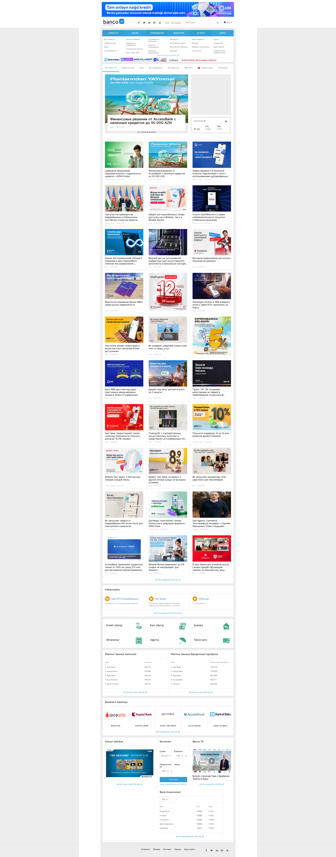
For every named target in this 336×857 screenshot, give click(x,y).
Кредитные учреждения (131, 44)
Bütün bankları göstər (166, 732)
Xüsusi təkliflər (114, 741)
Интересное (173, 68)
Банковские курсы (177, 43)
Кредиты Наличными (200, 47)
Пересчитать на (166, 765)
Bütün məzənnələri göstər (188, 837)
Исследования (110, 51)
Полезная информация (153, 52)
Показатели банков (134, 49)
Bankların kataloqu (116, 702)
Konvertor (165, 741)
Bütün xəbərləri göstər (166, 580)
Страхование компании (153, 40)
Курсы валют (219, 47)
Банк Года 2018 (132, 53)
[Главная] (113, 22)
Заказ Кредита (198, 39)
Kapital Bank (112, 671)
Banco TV (198, 741)
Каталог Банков (133, 39)
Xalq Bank (111, 675)
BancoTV (188, 68)
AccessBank (178, 680)
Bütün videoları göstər (211, 784)
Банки (135, 33)
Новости (113, 33)
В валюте (178, 751)
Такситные (196, 51)
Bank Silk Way (113, 684)
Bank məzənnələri (170, 792)
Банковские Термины (179, 47)
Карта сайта (189, 849)
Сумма (163, 751)
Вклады (195, 43)
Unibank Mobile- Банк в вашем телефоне (199, 60)
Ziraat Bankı (165, 811)
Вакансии (179, 33)
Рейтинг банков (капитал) (120, 654)
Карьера (173, 51)
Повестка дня (110, 43)
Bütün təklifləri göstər (128, 784)
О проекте (145, 849)
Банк (106, 47)
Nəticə (177, 764)
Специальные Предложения (219, 52)
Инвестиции (206, 68)
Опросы (177, 849)
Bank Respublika (167, 824)
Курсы (223, 33)
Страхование (157, 33)
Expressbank (112, 680)
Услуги (201, 33)
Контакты (167, 849)
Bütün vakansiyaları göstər (167, 613)
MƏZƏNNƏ (198, 121)
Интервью (223, 68)
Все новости (109, 39)
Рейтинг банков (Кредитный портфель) (194, 654)
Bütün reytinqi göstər (134, 692)
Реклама (156, 849)
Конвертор (218, 43)
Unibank (176, 684)
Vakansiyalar (112, 589)
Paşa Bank (111, 667)
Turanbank (164, 820)
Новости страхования (153, 46)
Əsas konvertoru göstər (172, 784)
